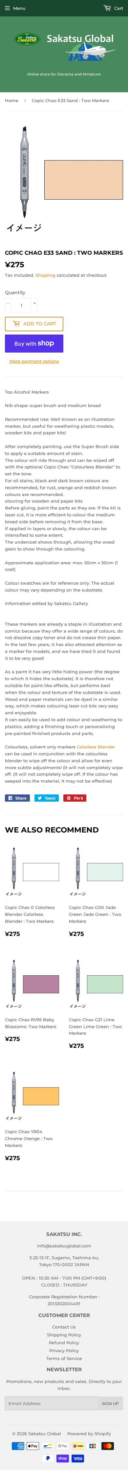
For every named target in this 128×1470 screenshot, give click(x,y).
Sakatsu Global (44, 1433)
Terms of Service (64, 1358)
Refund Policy (64, 1342)
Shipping (45, 275)
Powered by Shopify (89, 1433)
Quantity (15, 292)
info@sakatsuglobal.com (64, 1245)
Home (11, 100)
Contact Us (64, 1326)
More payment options (34, 361)
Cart (118, 8)
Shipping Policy (64, 1334)
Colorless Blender (96, 746)
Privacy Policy (64, 1350)
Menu (19, 8)
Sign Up (110, 1403)
